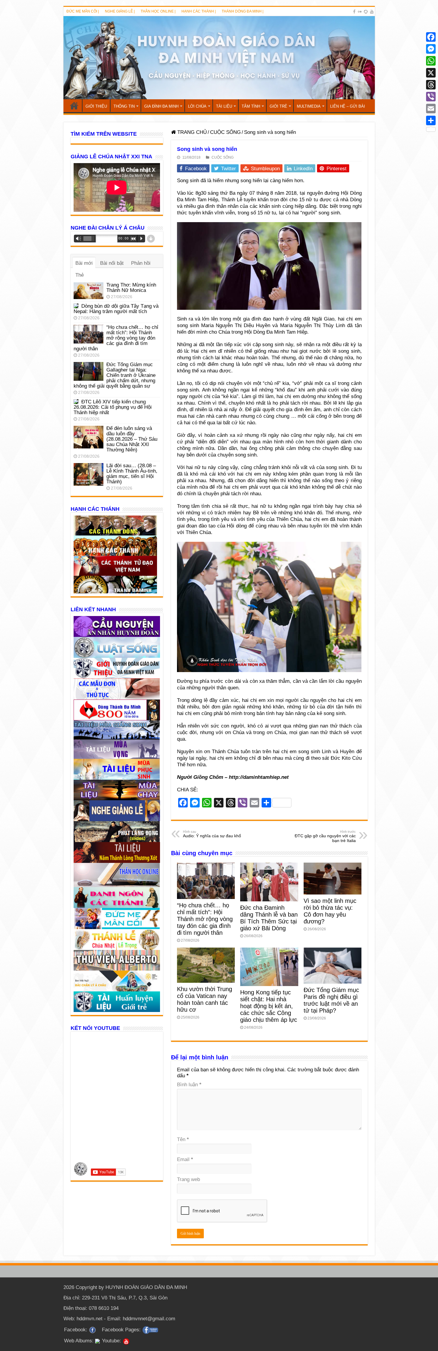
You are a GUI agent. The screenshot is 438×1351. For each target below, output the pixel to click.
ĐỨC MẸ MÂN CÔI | (82, 11)
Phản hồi (140, 263)
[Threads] (431, 85)
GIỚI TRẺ (278, 106)
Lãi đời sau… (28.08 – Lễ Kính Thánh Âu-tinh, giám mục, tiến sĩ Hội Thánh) (131, 474)
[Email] (431, 108)
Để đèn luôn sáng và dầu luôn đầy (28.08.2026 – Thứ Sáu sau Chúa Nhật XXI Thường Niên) (131, 439)
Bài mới (84, 263)
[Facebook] (354, 11)
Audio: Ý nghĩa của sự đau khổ (212, 834)
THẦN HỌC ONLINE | (158, 11)
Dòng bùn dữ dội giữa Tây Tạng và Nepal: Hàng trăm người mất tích (116, 308)
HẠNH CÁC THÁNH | (198, 11)
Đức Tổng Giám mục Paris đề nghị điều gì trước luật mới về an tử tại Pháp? (331, 1000)
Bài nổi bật (112, 263)
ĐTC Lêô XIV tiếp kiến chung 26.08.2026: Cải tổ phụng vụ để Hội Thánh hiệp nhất (113, 407)
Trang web (188, 1179)
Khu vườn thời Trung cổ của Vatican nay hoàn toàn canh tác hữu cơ (204, 999)
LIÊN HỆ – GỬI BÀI (347, 106)
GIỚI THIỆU (96, 106)
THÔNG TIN (124, 106)
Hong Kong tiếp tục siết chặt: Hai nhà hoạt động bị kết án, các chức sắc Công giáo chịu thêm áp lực (268, 1006)
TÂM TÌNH (251, 106)
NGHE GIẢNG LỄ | (120, 11)
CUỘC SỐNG (225, 132)
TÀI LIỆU (224, 106)
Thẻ (79, 275)
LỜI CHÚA (197, 106)
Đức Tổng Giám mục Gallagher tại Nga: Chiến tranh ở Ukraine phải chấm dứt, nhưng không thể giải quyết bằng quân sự (115, 375)
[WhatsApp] (431, 61)
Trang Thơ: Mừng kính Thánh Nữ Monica (131, 287)
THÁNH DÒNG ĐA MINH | (242, 11)
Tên (183, 1139)
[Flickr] (359, 11)
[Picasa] (365, 11)
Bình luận (189, 1084)
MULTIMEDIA (309, 106)
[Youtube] (371, 11)
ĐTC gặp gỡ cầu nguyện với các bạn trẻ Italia (325, 836)
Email (185, 1159)
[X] (431, 73)
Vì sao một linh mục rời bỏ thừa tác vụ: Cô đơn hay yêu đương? (330, 911)
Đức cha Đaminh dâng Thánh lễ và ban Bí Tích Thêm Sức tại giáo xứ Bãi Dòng (269, 917)
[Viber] (431, 97)
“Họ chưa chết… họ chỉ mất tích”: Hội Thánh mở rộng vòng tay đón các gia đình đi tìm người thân (205, 919)
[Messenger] (431, 49)
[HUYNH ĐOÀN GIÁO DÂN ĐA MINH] (219, 57)
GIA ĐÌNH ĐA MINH (161, 106)
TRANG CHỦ (74, 105)
